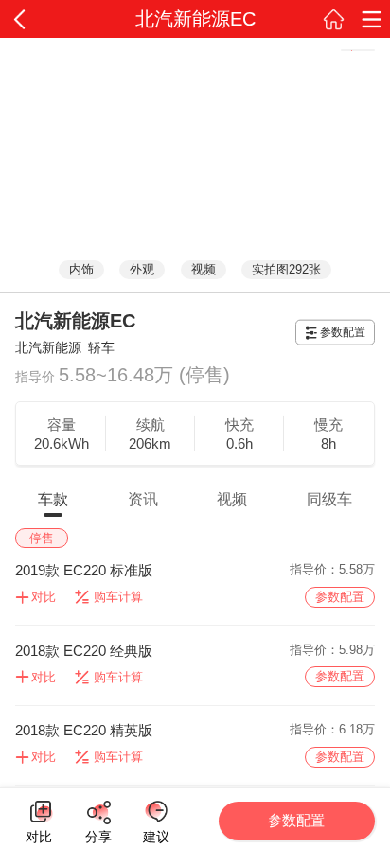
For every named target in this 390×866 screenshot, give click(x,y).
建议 (155, 811)
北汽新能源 (48, 347)
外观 (142, 269)
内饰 (81, 269)
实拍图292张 (286, 269)
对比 (39, 834)
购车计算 (118, 597)
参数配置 (342, 332)
